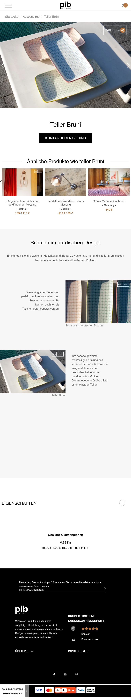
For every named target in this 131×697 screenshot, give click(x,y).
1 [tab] (63, 97)
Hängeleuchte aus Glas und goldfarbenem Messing (22, 205)
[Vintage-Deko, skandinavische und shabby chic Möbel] (65, 5)
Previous (2, 65)
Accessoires (31, 16)
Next (128, 65)
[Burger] (8, 5)
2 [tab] (68, 97)
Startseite (11, 16)
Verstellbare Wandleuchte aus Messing (66, 205)
